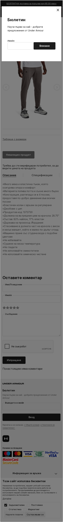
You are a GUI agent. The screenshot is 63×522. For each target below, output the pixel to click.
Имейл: (11, 41)
